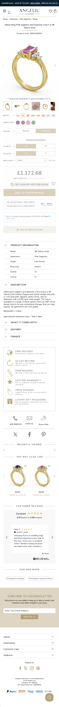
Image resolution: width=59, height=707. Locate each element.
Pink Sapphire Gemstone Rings (40, 578)
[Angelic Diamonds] (29, 12)
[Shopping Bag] (55, 10)
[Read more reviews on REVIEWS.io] (41, 559)
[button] (7, 537)
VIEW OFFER (35, 3)
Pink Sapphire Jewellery (15, 578)
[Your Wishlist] (50, 10)
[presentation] (4, 67)
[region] (29, 537)
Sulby (17, 492)
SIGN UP (30, 617)
